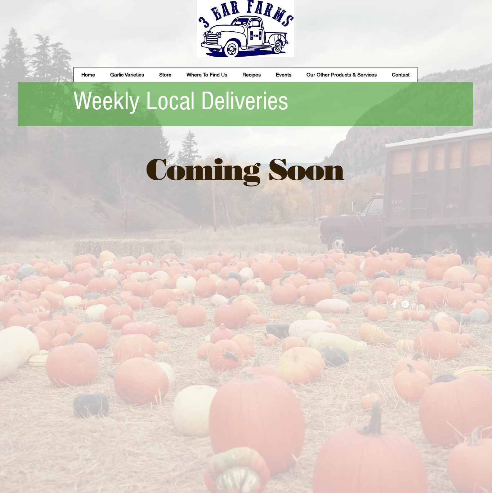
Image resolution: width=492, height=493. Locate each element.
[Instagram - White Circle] (405, 304)
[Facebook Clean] (394, 304)
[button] (280, 41)
